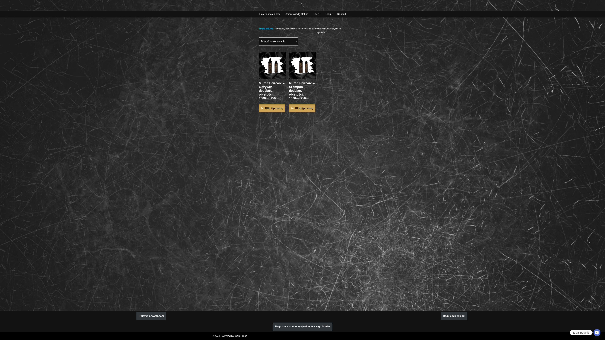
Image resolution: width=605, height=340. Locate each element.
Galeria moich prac (269, 14)
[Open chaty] (596, 332)
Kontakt (341, 14)
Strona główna (266, 28)
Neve (216, 336)
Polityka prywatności (151, 316)
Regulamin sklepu (454, 316)
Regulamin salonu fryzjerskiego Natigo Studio (302, 326)
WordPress (241, 336)
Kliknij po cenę (274, 108)
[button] (320, 14)
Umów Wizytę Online (296, 14)
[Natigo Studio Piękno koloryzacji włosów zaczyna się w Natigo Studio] (302, 5)
